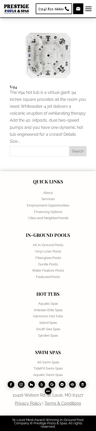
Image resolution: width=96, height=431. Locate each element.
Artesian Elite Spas (48, 310)
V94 (13, 86)
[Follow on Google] (52, 384)
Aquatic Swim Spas (48, 375)
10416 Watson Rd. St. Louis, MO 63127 (48, 395)
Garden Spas (48, 335)
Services (48, 199)
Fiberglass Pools (48, 258)
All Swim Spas (48, 362)
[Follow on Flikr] (48, 391)
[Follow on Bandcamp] (62, 384)
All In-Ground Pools (48, 245)
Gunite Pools (48, 264)
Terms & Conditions (63, 403)
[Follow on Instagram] (21, 384)
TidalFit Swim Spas (48, 368)
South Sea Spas (48, 329)
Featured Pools (48, 277)
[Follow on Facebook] (11, 384)
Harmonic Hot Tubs (48, 316)
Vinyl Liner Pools (48, 251)
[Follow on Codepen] (72, 384)
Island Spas (48, 323)
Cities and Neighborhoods (48, 218)
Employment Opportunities (48, 205)
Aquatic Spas (48, 304)
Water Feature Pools (48, 270)
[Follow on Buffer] (82, 384)
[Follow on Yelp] (41, 384)
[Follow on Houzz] (31, 384)
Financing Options (48, 212)
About (48, 193)
